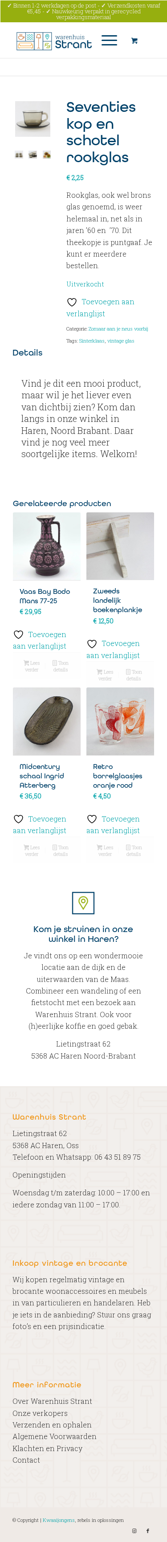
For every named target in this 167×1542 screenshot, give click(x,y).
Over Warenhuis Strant (52, 1401)
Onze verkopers (40, 1413)
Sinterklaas (92, 340)
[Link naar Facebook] (148, 1531)
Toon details (61, 666)
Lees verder (32, 666)
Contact (26, 1459)
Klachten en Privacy (47, 1448)
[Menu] (105, 40)
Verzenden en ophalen (52, 1424)
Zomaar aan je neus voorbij (118, 328)
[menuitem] (108, 40)
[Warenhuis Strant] (69, 40)
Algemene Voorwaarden (54, 1436)
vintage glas (120, 340)
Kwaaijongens (59, 1520)
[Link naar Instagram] (134, 1531)
